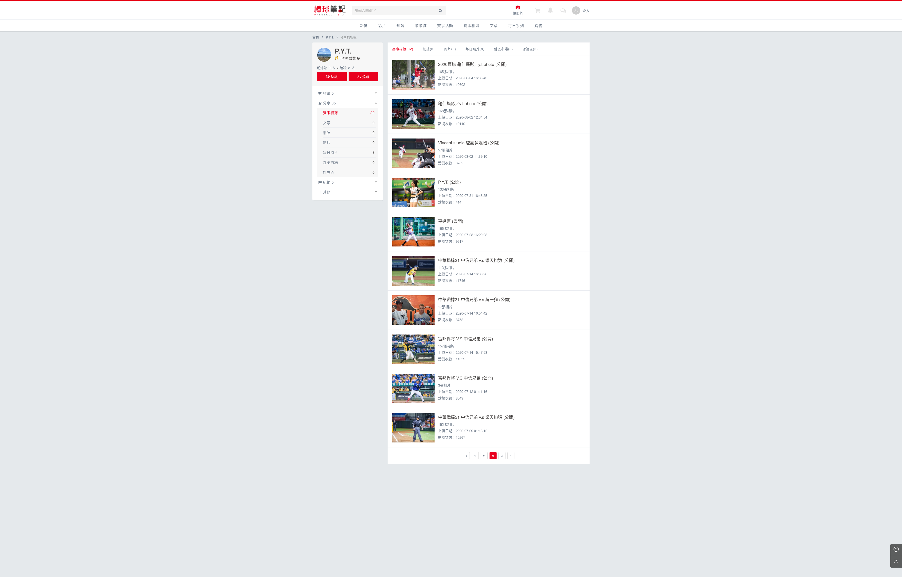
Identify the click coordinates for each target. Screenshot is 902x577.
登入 (586, 10)
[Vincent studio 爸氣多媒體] (413, 153)
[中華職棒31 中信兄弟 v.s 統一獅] (413, 310)
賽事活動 (445, 25)
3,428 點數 (348, 58)
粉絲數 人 (326, 67)
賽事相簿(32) (402, 48)
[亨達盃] (413, 231)
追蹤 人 (347, 67)
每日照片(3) (475, 48)
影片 (382, 25)
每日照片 (330, 152)
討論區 (328, 172)
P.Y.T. (330, 37)
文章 (494, 25)
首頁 (315, 37)
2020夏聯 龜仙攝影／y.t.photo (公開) (472, 64)
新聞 (364, 25)
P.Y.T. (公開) (449, 182)
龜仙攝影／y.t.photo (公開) (463, 103)
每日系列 (516, 25)
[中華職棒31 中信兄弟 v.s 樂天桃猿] (413, 271)
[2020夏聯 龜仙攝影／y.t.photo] (413, 75)
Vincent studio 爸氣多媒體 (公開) (468, 142)
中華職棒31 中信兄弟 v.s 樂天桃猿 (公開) (476, 260)
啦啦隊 (421, 25)
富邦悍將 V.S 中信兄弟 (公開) (465, 338)
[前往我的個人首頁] (576, 10)
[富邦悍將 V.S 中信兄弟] (413, 349)
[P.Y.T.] (413, 192)
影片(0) (450, 48)
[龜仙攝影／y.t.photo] (413, 114)
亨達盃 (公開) (450, 221)
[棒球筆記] (330, 10)
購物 (538, 25)
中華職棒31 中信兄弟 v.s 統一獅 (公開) (474, 299)
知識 (400, 25)
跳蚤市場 (330, 162)
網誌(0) (429, 48)
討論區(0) (530, 48)
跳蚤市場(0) (503, 48)
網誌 (326, 133)
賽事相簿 (471, 25)
